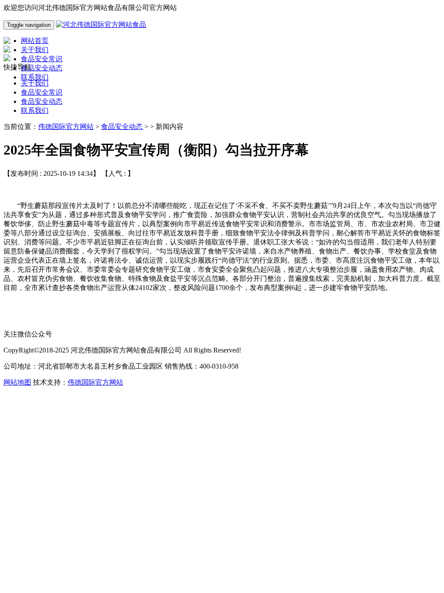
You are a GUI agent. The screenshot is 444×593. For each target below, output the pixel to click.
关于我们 (35, 83)
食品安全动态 (41, 101)
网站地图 (17, 382)
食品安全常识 (41, 92)
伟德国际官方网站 (66, 126)
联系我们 (35, 110)
